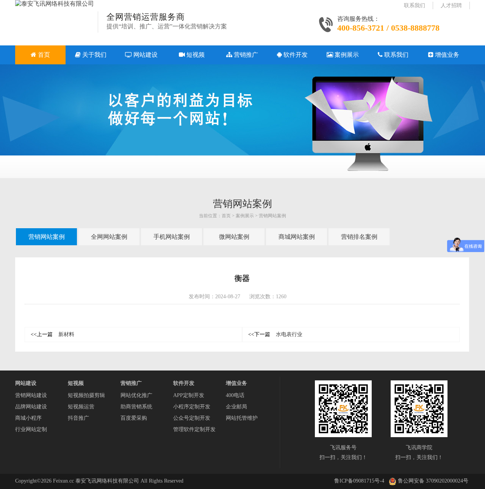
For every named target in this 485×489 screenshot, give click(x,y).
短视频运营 (81, 407)
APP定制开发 (188, 395)
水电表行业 (275, 334)
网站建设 (25, 383)
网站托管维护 (242, 418)
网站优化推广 (136, 395)
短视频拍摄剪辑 (86, 395)
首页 (226, 215)
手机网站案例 (171, 237)
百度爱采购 (133, 418)
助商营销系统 (136, 407)
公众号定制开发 (191, 418)
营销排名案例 (359, 237)
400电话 (235, 395)
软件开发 (183, 383)
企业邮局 (236, 407)
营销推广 (131, 383)
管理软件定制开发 (194, 429)
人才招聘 (451, 5)
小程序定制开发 (191, 407)
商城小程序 (28, 418)
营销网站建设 (31, 395)
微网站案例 (234, 237)
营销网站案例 (272, 215)
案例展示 (245, 215)
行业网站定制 (31, 429)
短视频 (76, 383)
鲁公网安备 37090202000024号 (432, 481)
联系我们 (414, 5)
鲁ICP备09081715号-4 (359, 481)
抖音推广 (78, 418)
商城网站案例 (296, 237)
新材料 (52, 334)
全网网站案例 (109, 237)
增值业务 (236, 383)
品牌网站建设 (31, 407)
